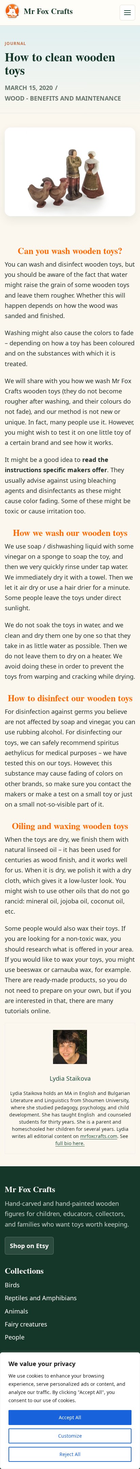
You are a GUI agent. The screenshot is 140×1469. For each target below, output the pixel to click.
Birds (12, 1285)
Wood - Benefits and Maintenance (63, 98)
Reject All (70, 1454)
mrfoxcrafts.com (98, 1136)
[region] (70, 1410)
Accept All (70, 1417)
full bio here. (70, 1143)
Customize (70, 1436)
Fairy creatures (26, 1324)
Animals (16, 1311)
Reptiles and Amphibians (41, 1298)
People (14, 1337)
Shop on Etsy (29, 1246)
